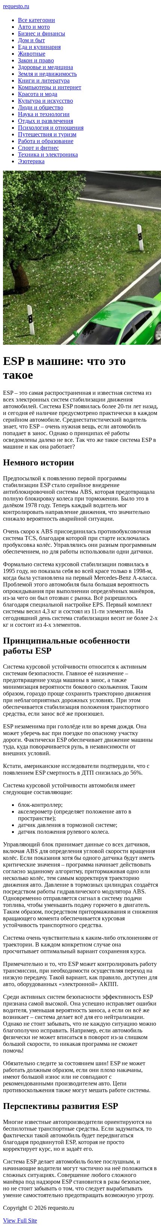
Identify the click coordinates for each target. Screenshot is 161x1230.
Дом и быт (31, 40)
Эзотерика (31, 161)
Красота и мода (37, 94)
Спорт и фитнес (38, 148)
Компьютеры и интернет (49, 87)
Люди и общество (40, 107)
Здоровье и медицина (45, 67)
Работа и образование (45, 141)
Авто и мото (34, 27)
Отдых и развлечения (45, 121)
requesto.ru (16, 6)
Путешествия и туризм (47, 134)
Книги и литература (44, 80)
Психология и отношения (50, 127)
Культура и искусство (45, 100)
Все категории (36, 20)
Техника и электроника (48, 154)
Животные (31, 53)
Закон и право (36, 60)
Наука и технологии (44, 114)
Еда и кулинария (39, 47)
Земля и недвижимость (47, 74)
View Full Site (20, 1220)
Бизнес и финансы (41, 33)
